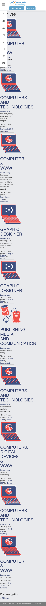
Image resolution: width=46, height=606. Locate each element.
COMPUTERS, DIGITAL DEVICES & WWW (14, 456)
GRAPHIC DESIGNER (11, 231)
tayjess (8, 70)
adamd (9, 419)
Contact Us (37, 604)
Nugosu (9, 483)
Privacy (11, 604)
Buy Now (30, 8)
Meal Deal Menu (17, 8)
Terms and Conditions (24, 604)
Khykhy (9, 302)
